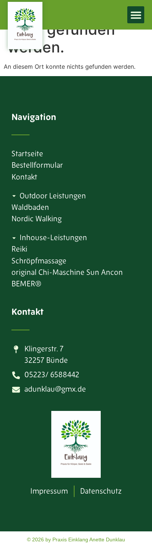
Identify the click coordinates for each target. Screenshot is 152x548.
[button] (136, 15)
